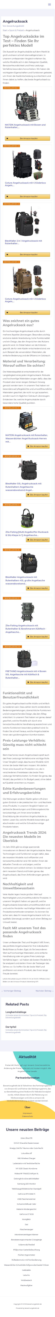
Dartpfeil (11, 1026)
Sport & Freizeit (36, 1015)
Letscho (26, 1275)
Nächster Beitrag (45, 991)
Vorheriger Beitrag (11, 991)
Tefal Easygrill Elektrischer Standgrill (26, 1189)
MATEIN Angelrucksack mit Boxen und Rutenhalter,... (25, 126)
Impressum (27, 1113)
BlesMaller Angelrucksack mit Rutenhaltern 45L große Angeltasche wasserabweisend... (25, 580)
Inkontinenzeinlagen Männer (26, 1235)
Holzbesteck (26, 1280)
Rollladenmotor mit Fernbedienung (26, 1260)
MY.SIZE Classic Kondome (26, 1169)
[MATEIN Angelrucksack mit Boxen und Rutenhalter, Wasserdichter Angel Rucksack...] (27, 106)
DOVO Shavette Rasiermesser (26, 1143)
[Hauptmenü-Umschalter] (49, 4)
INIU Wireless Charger (26, 1158)
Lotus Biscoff (26, 1153)
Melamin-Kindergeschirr (26, 1209)
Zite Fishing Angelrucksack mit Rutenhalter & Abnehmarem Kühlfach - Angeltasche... (26, 628)
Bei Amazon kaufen (29, 138)
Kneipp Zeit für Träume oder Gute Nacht (26, 1148)
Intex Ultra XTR (26, 1138)
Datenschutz (27, 1116)
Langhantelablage (16, 1012)
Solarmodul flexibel (26, 1245)
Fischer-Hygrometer (26, 1255)
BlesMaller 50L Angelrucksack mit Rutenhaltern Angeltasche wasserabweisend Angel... (23, 486)
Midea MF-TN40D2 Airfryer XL (26, 1174)
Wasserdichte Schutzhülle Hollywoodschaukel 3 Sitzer (26, 1265)
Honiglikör (26, 1219)
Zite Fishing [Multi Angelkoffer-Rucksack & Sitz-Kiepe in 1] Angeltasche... (27, 534)
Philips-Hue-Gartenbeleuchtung (26, 1250)
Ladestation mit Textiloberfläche (26, 1163)
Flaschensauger (26, 1229)
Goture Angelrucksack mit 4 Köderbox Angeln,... (25, 184)
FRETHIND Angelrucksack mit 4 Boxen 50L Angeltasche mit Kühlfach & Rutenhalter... (26, 674)
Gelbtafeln (26, 1270)
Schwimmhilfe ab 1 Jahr (26, 1204)
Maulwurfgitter (26, 1285)
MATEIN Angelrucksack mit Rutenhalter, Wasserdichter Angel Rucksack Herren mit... (27, 438)
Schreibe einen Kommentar (17, 1015)
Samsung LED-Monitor (26, 1184)
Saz (26, 1224)
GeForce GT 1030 (26, 1214)
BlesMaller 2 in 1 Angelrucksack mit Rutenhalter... (23, 242)
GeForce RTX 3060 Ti (26, 1194)
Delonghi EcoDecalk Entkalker (26, 1179)
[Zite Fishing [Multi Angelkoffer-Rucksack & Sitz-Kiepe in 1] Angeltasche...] (27, 518)
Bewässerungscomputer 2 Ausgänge (26, 1240)
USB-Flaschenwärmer (26, 1199)
